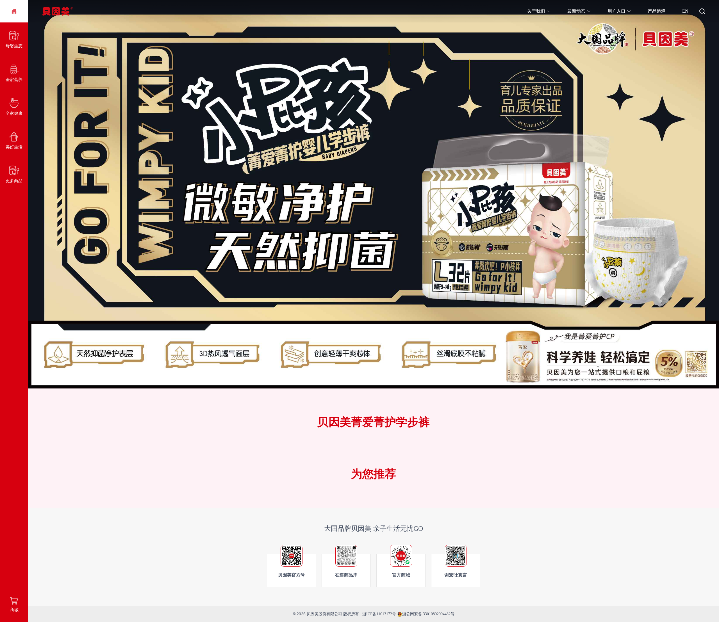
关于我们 (536, 11)
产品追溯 (657, 11)
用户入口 (616, 11)
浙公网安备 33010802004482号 (428, 614)
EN (685, 11)
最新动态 (576, 11)
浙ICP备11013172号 (379, 614)
